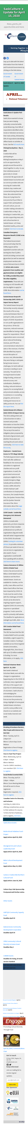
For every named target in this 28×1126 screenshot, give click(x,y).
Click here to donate (16, 229)
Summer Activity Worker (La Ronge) (11, 1013)
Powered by (17, 1121)
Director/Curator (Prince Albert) (10, 1003)
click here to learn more (11, 562)
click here (17, 816)
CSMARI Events (8, 956)
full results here (19, 144)
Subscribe (12, 1085)
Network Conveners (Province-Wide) (11, 1016)
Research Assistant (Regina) (9, 1000)
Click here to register (10, 750)
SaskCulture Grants (10, 823)
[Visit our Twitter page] (10, 1065)
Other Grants (7, 901)
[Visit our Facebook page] (7, 1065)
